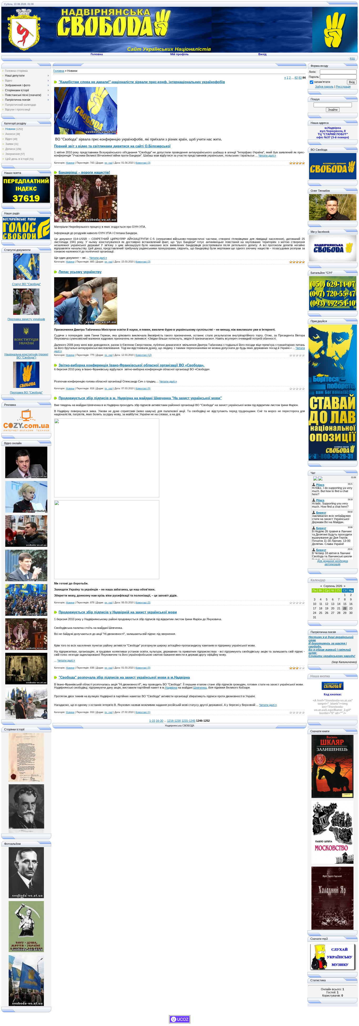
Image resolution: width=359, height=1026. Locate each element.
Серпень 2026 (333, 586)
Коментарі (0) (143, 388)
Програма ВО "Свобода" (26, 392)
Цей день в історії (17, 158)
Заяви (9, 143)
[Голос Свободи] (26, 238)
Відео (8, 138)
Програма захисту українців (26, 319)
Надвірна (171, 687)
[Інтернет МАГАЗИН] (26, 430)
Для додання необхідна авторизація (332, 562)
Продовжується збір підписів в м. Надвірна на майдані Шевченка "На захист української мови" (140, 398)
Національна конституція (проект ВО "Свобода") (26, 356)
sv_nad (108, 162)
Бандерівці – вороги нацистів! (84, 172)
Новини (10, 128)
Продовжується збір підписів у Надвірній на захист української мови (118, 612)
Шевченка (200, 687)
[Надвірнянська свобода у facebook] (332, 260)
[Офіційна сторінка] (332, 178)
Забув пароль (324, 86)
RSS (352, 58)
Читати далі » (267, 155)
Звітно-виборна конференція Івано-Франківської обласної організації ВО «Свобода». (131, 365)
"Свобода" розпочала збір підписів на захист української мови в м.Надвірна (124, 677)
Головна (58, 70)
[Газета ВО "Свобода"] (26, 201)
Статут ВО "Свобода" (26, 284)
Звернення (12, 153)
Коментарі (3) (143, 162)
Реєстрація (343, 86)
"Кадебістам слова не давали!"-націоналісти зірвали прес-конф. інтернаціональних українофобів (142, 82)
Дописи (10, 148)
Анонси (10, 133)
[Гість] (310, 478)
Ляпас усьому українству (80, 272)
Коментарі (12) (144, 355)
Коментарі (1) (143, 712)
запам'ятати (322, 81)
